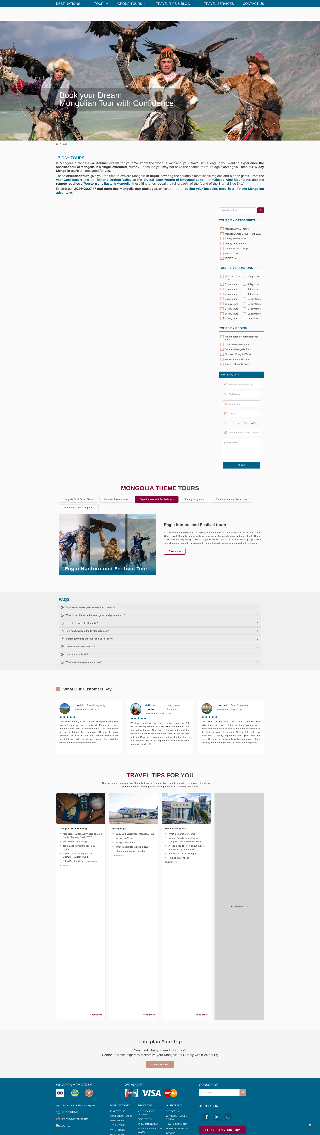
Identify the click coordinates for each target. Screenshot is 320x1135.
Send (241, 465)
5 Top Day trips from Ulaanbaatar (80, 861)
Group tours (129, 3)
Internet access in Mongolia (183, 853)
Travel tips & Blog (173, 3)
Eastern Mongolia (117, 183)
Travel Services (219, 3)
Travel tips (145, 1105)
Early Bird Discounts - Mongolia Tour (135, 833)
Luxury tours (118, 1125)
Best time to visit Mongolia (76, 841)
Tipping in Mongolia (178, 857)
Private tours (117, 1111)
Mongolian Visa (124, 838)
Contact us (253, 3)
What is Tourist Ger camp (181, 833)
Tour (99, 3)
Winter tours (117, 1130)
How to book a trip (176, 1124)
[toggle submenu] (83, 3)
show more (65, 865)
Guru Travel (174, 1105)
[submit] (243, 1092)
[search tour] (260, 210)
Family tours (117, 1121)
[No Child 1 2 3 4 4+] (251, 423)
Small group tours (121, 1116)
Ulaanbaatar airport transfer (130, 851)
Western (90, 183)
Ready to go (145, 1119)
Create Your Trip (160, 1064)
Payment (170, 1133)
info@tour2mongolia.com (75, 1118)
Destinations (68, 3)
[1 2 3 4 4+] (231, 423)
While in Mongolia (148, 1124)
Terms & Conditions (177, 1129)
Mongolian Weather (126, 842)
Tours (64, 144)
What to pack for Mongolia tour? (133, 846)
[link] (80, 808)
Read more (175, 551)
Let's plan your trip (222, 1130)
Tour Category (120, 1105)
